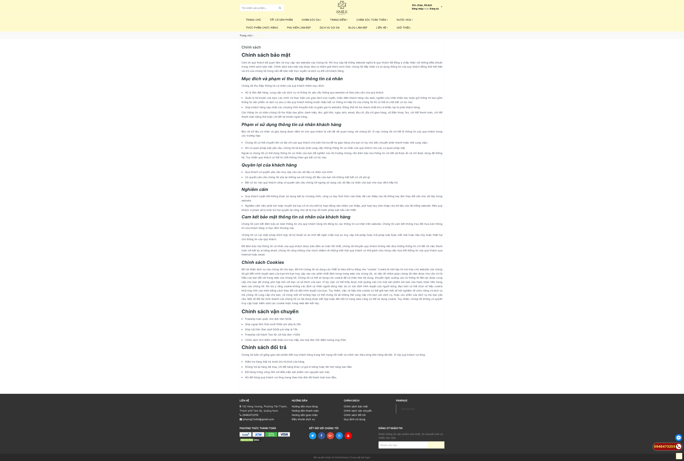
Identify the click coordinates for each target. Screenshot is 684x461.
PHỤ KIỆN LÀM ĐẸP (299, 27)
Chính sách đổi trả (355, 414)
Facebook (408, 409)
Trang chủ (253, 19)
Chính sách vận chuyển (358, 410)
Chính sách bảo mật (356, 406)
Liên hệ (381, 27)
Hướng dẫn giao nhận (305, 414)
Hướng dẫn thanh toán (305, 410)
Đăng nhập (418, 8)
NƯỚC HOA (404, 19)
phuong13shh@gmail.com (258, 419)
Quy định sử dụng (354, 419)
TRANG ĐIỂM (338, 19)
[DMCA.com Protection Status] (250, 439)
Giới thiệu (403, 27)
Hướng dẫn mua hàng (305, 406)
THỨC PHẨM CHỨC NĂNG (262, 27)
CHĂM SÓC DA (311, 19)
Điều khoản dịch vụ (303, 419)
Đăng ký (434, 8)
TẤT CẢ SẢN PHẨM (281, 19)
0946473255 (250, 414)
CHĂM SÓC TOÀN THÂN (371, 19)
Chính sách (251, 47)
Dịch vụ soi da (330, 27)
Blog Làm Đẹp (357, 27)
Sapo (367, 457)
